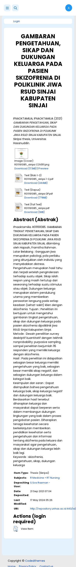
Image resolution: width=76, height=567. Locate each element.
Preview (43, 168)
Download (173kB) (25, 168)
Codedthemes (35, 561)
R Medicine (37, 477)
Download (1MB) (34, 212)
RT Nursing (53, 477)
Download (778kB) (35, 197)
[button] (15, 7)
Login (16, 21)
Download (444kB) (36, 183)
